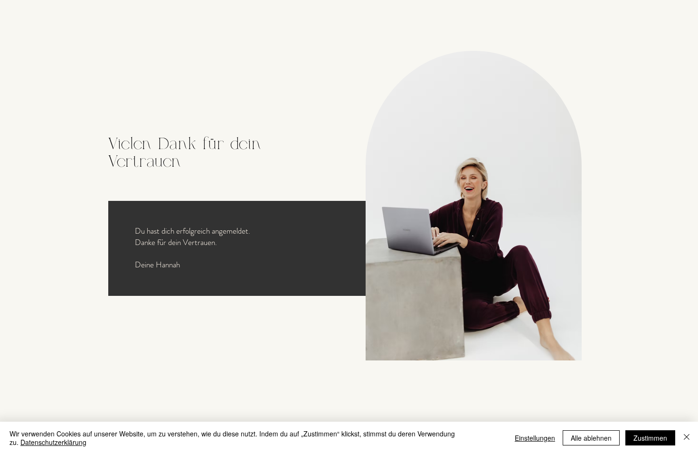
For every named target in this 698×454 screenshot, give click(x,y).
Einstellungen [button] (535, 438)
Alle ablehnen (591, 438)
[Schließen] (686, 437)
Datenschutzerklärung (53, 442)
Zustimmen (650, 438)
